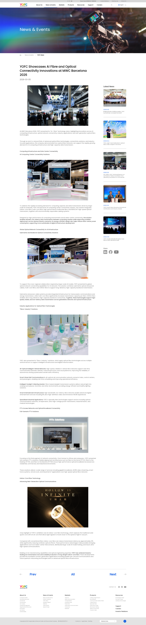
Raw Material (93, 599)
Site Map (90, 621)
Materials (67, 608)
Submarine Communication (71, 605)
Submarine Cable (94, 605)
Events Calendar (47, 599)
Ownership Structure (24, 599)
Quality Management (25, 605)
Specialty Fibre (93, 603)
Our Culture (22, 603)
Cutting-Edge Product (95, 597)
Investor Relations (105, 1)
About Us (39, 5)
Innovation (22, 608)
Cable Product (93, 602)
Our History (22, 610)
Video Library (46, 605)
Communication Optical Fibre (97, 600)
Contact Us (123, 1)
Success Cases (119, 599)
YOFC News (40, 55)
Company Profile (23, 597)
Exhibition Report (47, 602)
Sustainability (23, 611)
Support (90, 5)
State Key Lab (115, 1)
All (73, 574)
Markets (61, 5)
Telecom (67, 597)
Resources (80, 5)
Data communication (70, 599)
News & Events (51, 5)
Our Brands (22, 600)
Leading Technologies (121, 600)
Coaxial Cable (93, 610)
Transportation (68, 600)
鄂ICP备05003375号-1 (63, 621)
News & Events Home (48, 597)
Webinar (45, 603)
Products (71, 5)
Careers (99, 5)
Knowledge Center (120, 597)
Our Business (23, 602)
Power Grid (67, 603)
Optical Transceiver (94, 608)
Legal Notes (84, 621)
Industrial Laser (68, 602)
